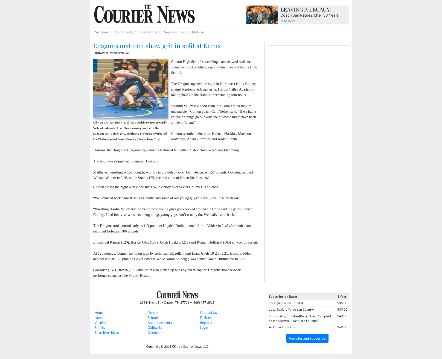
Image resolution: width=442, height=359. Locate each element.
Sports (100, 328)
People (153, 313)
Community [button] (124, 32)
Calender (154, 333)
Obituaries (155, 328)
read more (288, 21)
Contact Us (208, 313)
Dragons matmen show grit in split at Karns (157, 45)
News (99, 318)
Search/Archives (107, 333)
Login (204, 328)
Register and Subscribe (307, 338)
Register (206, 323)
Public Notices (193, 32)
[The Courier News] (144, 13)
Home (99, 313)
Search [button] (169, 32)
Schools (153, 318)
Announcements (160, 323)
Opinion (101, 323)
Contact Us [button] (149, 32)
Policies (206, 318)
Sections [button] (101, 32)
